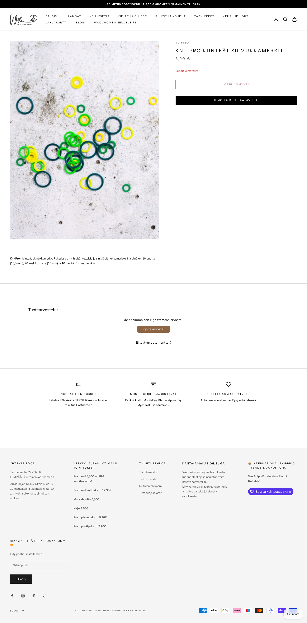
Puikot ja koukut (170, 16)
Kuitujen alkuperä (150, 486)
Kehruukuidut (236, 16)
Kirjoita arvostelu (153, 329)
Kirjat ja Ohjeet (132, 16)
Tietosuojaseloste (150, 493)
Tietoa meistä (147, 479)
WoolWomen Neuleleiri (115, 22)
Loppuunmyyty (236, 84)
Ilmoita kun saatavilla (236, 100)
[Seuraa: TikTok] (45, 596)
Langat (74, 16)
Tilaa (21, 579)
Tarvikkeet (204, 16)
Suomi (15, 610)
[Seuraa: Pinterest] (34, 596)
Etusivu (53, 16)
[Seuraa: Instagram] (23, 596)
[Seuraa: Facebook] (12, 596)
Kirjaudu (260, 605)
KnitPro (182, 43)
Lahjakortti (57, 22)
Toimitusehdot (148, 472)
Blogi (81, 22)
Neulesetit (100, 16)
